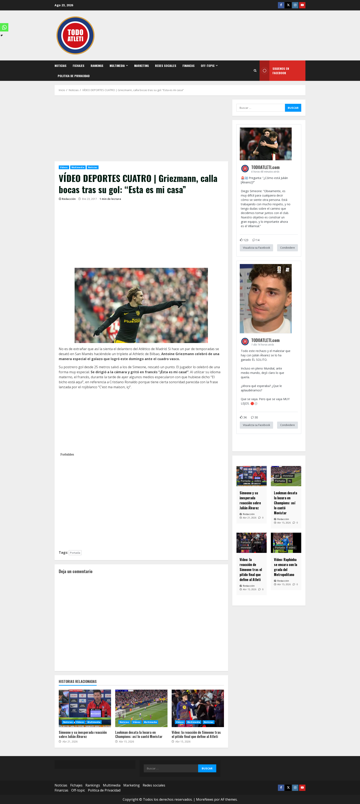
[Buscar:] (260, 108)
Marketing (141, 65)
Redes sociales (165, 65)
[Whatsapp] (4, 27)
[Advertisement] (141, 130)
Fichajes (78, 65)
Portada (75, 553)
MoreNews (204, 799)
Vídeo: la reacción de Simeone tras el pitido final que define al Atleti (198, 708)
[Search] (255, 71)
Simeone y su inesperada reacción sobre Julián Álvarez (85, 708)
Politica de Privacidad (74, 76)
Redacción (69, 199)
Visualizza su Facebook (256, 247)
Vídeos (64, 167)
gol (277, 475)
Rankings (97, 65)
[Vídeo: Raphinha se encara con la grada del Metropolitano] (286, 543)
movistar (288, 475)
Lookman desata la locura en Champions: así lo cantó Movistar (141, 708)
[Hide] (1, 35)
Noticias (60, 65)
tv (290, 481)
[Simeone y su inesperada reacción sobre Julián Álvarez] (251, 476)
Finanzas (188, 65)
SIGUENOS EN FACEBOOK (280, 70)
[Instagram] (295, 5)
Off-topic (208, 65)
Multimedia (117, 65)
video (257, 481)
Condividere (287, 247)
